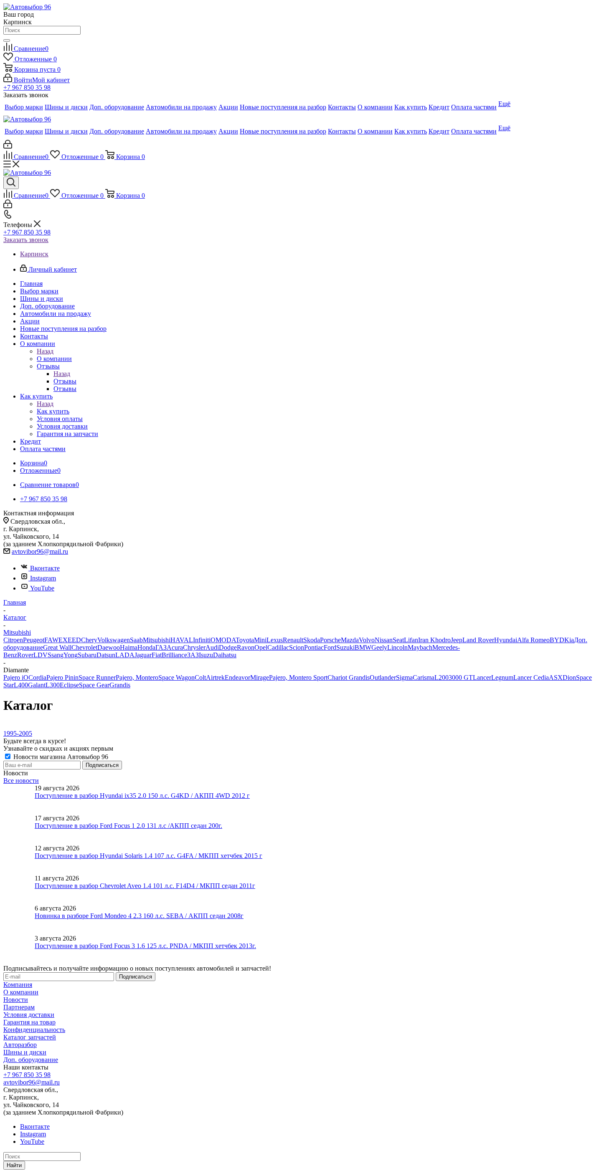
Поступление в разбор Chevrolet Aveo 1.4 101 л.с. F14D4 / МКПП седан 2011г (145, 885)
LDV (40, 654)
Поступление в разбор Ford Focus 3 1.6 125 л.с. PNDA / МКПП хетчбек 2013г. (145, 945)
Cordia (37, 677)
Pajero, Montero (137, 677)
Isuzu (206, 654)
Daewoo (108, 647)
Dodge (228, 647)
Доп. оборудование (30, 1059)
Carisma (423, 677)
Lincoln (397, 647)
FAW (51, 639)
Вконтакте (45, 568)
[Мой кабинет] (7, 146)
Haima (128, 647)
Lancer (482, 677)
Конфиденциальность (34, 1029)
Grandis (119, 685)
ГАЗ (161, 647)
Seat (398, 639)
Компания (17, 984)
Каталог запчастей (29, 1037)
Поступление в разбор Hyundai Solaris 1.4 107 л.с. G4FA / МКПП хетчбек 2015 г (148, 855)
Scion (296, 647)
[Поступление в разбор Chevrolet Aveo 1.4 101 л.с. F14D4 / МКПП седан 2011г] (19, 890)
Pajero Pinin (62, 677)
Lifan (411, 639)
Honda (146, 647)
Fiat (157, 654)
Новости (15, 999)
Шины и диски (24, 1052)
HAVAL (181, 639)
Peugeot (33, 639)
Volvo (367, 639)
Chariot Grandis (348, 677)
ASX (556, 677)
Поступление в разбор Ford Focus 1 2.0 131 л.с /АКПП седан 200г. (128, 825)
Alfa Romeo (533, 639)
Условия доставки (28, 1014)
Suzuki (345, 647)
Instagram (43, 578)
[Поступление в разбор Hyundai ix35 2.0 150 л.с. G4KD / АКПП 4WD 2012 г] (19, 800)
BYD (557, 639)
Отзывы (64, 381)
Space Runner (97, 677)
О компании (54, 358)
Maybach (420, 647)
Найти (14, 1165)
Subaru (87, 654)
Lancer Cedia (531, 677)
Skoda (311, 639)
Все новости (21, 780)
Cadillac (278, 647)
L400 (21, 685)
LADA (124, 654)
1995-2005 (17, 733)
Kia (569, 639)
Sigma (404, 677)
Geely (379, 647)
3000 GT (461, 677)
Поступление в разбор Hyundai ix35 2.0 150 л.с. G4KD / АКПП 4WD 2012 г (142, 795)
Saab (136, 639)
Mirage (259, 677)
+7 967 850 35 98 (27, 87)
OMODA (223, 639)
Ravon (245, 647)
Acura (175, 647)
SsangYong (63, 654)
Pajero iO (15, 677)
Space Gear (94, 685)
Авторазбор (20, 1044)
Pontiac (314, 647)
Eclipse (69, 685)
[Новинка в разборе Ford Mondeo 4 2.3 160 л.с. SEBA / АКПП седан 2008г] (19, 920)
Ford (330, 647)
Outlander (383, 677)
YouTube (42, 588)
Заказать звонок (25, 239)
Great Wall (57, 647)
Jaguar (143, 654)
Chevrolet (84, 647)
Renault (293, 639)
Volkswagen (113, 639)
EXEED (69, 639)
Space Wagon (176, 677)
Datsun (105, 654)
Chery (89, 639)
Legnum (502, 677)
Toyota (245, 639)
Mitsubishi (156, 639)
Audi (212, 647)
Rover (25, 654)
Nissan (384, 639)
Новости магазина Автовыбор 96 (60, 756)
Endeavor (237, 677)
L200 (441, 677)
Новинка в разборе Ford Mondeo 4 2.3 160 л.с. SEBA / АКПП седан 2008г (139, 915)
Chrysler (194, 647)
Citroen (13, 639)
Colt (200, 677)
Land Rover (478, 639)
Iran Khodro (434, 639)
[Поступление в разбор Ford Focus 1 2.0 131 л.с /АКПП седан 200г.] (19, 830)
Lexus (274, 639)
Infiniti (202, 639)
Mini (260, 639)
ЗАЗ (193, 654)
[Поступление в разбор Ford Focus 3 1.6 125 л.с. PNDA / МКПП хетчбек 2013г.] (19, 950)
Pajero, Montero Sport (298, 677)
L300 (53, 685)
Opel (260, 647)
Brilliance (174, 654)
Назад (45, 351)
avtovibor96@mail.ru (40, 551)
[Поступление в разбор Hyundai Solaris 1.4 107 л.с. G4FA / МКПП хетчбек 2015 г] (19, 860)
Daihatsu (224, 654)
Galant (37, 685)
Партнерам (19, 1007)
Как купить (53, 411)
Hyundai (505, 639)
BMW (363, 647)
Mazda (350, 639)
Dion (569, 677)
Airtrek (215, 677)
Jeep (456, 639)
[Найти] (6, 40)
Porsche (330, 639)
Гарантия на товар (29, 1022)
